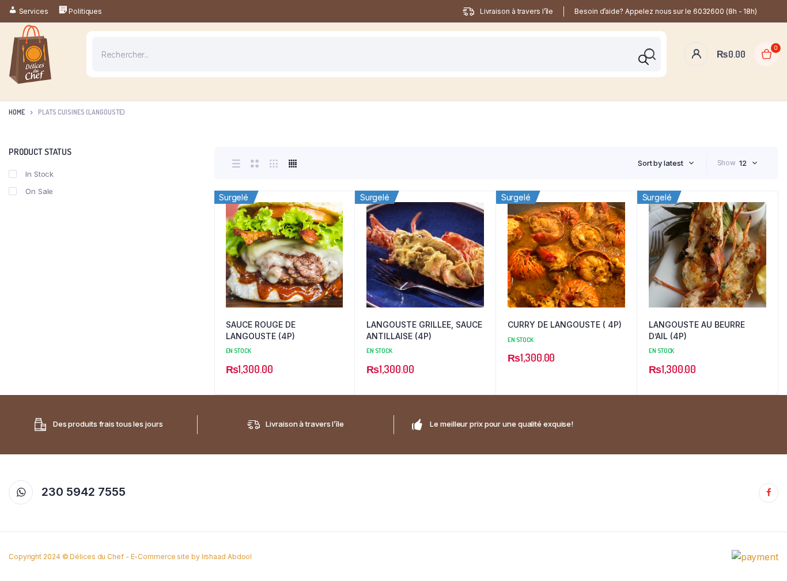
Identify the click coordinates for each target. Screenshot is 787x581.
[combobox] (666, 163)
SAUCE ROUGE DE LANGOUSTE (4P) (261, 330)
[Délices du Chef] (30, 54)
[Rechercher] (643, 60)
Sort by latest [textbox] (660, 163)
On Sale (39, 191)
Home (17, 112)
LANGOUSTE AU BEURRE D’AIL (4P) (697, 330)
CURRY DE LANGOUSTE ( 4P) (565, 324)
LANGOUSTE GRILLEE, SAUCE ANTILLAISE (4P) (424, 330)
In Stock (39, 174)
